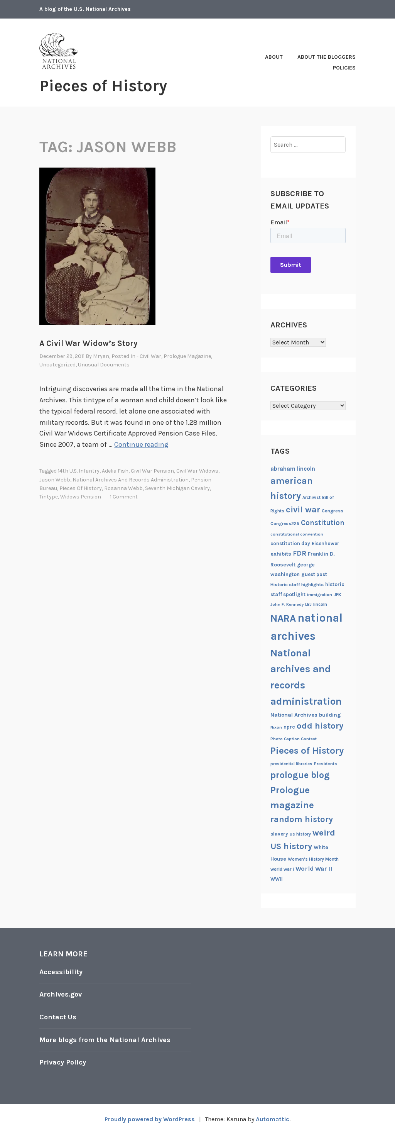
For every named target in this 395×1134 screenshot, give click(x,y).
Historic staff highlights (297, 584)
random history (301, 819)
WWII (276, 879)
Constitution (322, 523)
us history (300, 834)
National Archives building (305, 715)
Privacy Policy (62, 1062)
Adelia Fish (115, 471)
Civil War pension (152, 471)
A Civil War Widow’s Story (88, 343)
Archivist (311, 497)
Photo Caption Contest (293, 738)
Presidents (325, 763)
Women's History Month (313, 859)
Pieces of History (103, 85)
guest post (314, 574)
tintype (48, 496)
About (274, 57)
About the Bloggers (326, 57)
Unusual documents (104, 364)
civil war (303, 510)
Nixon (276, 727)
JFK (337, 594)
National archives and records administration (131, 479)
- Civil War (149, 356)
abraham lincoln (292, 468)
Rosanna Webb (123, 488)
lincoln (320, 604)
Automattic (272, 1119)
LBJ (308, 604)
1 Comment (124, 496)
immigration (319, 594)
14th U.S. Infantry (79, 471)
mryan (101, 356)
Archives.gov (60, 994)
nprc (289, 727)
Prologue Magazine (187, 356)
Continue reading (141, 444)
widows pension (80, 496)
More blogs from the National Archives (104, 1040)
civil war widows (197, 471)
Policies (344, 67)
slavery (279, 834)
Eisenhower (325, 543)
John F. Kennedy (287, 604)
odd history (320, 726)
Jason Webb (54, 479)
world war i (282, 869)
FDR (299, 553)
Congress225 (284, 523)
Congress (332, 511)
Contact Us (57, 1017)
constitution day (290, 543)
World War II (314, 868)
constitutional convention (296, 534)
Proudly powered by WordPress (150, 1119)
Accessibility (61, 972)
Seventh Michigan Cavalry (177, 488)
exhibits (280, 554)
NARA (283, 618)
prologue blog (300, 775)
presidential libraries (291, 763)
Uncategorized (57, 364)
